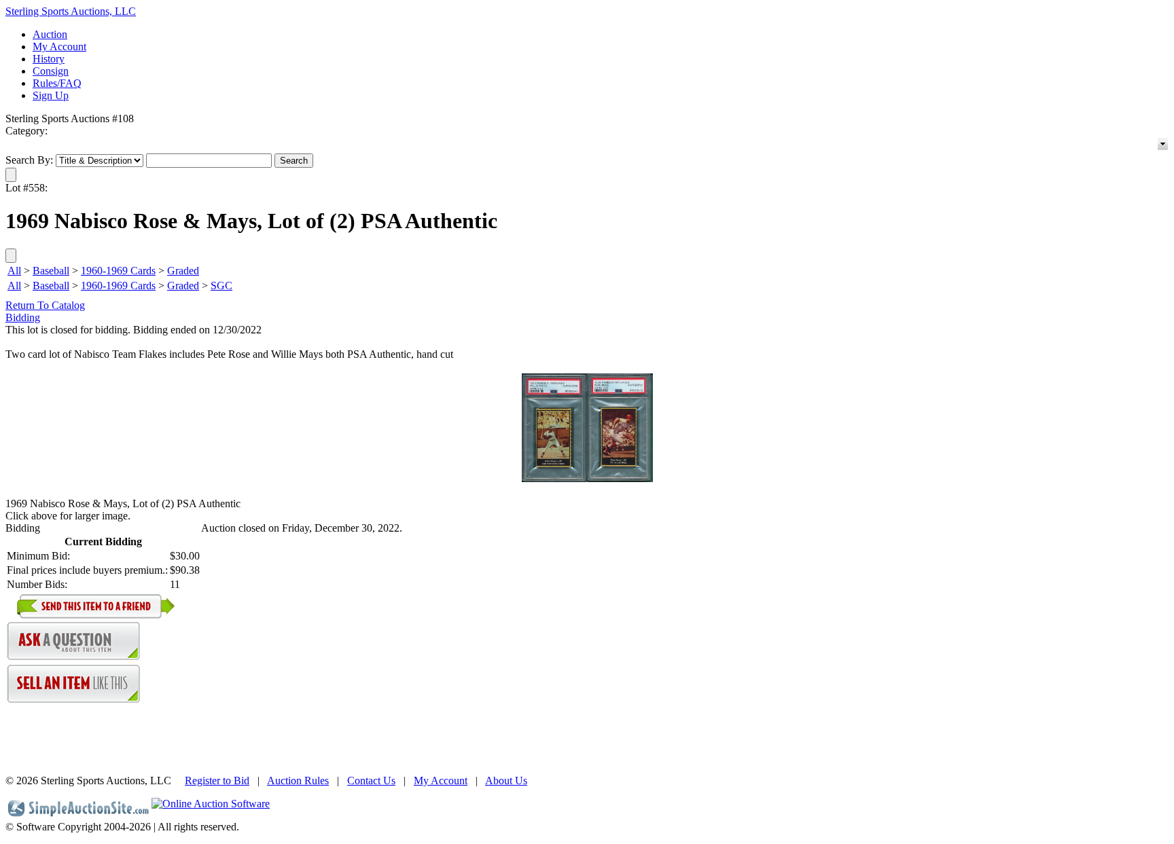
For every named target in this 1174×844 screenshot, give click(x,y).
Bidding (22, 317)
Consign (51, 71)
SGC (221, 285)
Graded (183, 270)
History (49, 59)
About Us (506, 780)
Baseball (51, 270)
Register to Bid (217, 780)
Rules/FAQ (57, 83)
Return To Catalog (45, 305)
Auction (50, 34)
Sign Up (51, 95)
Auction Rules (298, 780)
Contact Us (371, 780)
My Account (59, 46)
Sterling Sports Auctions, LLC (70, 11)
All (14, 270)
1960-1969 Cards (118, 270)
